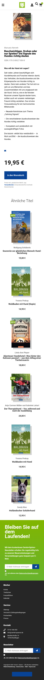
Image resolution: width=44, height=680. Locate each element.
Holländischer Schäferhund (22, 510)
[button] (37, 4)
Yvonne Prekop (22, 301)
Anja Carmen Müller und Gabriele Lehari (22, 405)
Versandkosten (9, 185)
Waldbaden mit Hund (22, 462)
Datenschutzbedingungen (28, 573)
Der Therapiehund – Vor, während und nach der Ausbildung (22, 410)
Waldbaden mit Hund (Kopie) (22, 304)
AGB (26, 666)
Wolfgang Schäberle (22, 248)
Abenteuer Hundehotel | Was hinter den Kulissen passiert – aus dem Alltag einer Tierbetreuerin (22, 358)
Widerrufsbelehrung (9, 666)
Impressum (32, 666)
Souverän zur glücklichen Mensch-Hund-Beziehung (22, 252)
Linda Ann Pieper (22, 353)
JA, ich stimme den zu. (21, 574)
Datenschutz (20, 666)
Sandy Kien (22, 507)
